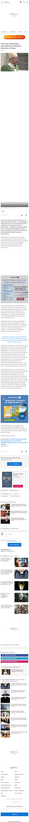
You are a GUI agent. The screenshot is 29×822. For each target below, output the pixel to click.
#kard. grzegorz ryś (6, 494)
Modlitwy (3, 796)
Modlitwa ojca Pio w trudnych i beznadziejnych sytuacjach (5, 595)
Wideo (25, 32)
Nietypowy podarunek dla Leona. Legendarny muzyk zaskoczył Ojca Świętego (18, 506)
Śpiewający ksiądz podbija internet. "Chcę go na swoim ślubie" (18, 712)
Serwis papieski (5, 782)
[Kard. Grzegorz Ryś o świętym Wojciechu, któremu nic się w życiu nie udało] (6, 672)
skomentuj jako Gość (12, 540)
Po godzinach (4, 774)
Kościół (2, 50)
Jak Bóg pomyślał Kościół (18, 474)
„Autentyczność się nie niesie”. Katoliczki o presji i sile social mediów (7, 606)
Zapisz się (14, 814)
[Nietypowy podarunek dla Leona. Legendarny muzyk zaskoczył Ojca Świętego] (5, 507)
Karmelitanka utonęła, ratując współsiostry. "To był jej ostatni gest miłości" (19, 705)
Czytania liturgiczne (6, 785)
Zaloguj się (3, 540)
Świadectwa (17, 788)
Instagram (17, 802)
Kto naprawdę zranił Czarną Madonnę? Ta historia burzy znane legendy (19, 513)
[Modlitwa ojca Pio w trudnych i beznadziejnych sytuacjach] (21, 597)
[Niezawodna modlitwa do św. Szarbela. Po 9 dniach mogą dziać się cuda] (21, 586)
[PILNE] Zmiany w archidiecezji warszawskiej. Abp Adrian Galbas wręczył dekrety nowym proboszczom (19, 719)
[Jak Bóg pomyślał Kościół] (7, 479)
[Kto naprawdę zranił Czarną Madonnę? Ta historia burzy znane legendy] (5, 514)
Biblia (15, 785)
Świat (2, 771)
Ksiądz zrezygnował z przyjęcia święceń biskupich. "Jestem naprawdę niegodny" (18, 698)
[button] (20, 2)
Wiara (20, 32)
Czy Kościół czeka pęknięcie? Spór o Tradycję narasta (19, 732)
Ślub (2, 793)
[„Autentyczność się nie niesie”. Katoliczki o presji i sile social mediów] (21, 609)
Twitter (14, 802)
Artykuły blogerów (5, 788)
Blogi (2, 779)
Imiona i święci (18, 793)
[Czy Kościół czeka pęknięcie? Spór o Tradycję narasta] (5, 734)
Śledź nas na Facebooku (10, 655)
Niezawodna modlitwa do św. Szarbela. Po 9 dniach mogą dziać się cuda (7, 583)
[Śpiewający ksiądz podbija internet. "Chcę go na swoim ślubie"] (5, 714)
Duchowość (17, 782)
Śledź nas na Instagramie (10, 661)
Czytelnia (16, 777)
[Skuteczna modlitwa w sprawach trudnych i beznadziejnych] (21, 562)
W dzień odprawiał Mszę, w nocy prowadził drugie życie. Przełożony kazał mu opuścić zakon (7, 571)
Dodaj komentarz (14, 544)
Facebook (12, 802)
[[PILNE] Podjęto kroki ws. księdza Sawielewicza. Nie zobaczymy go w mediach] (5, 727)
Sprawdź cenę (18, 486)
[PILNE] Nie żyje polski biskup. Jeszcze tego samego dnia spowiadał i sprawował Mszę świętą (19, 692)
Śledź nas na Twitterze (10, 658)
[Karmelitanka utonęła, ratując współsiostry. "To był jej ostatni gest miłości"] (5, 707)
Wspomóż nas (16, 464)
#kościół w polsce (15, 496)
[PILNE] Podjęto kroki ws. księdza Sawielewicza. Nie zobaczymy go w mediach (19, 726)
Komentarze (13, 32)
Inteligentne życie (19, 774)
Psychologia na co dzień (7, 790)
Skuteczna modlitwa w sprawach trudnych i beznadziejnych (6, 559)
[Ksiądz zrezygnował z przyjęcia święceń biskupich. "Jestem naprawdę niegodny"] (5, 700)
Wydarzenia (4, 32)
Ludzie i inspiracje (19, 790)
